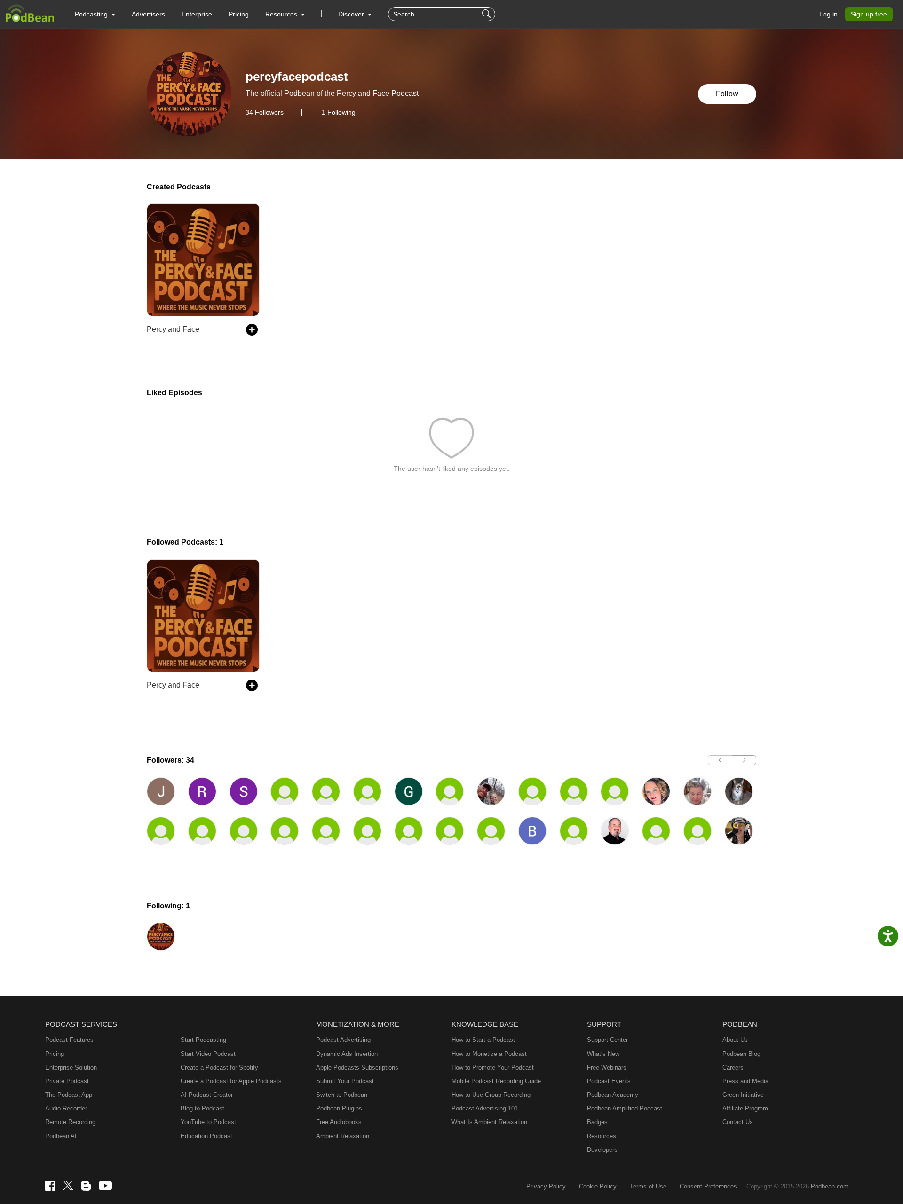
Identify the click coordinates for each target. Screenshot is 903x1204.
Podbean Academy (612, 1094)
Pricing (239, 14)
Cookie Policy (598, 1186)
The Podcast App (68, 1094)
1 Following (339, 112)
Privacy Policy (546, 1186)
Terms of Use (648, 1186)
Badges (597, 1122)
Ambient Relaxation (342, 1136)
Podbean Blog (741, 1053)
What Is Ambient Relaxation (489, 1122)
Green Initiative (743, 1094)
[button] (95, 14)
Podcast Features (69, 1039)
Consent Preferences (708, 1186)
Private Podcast (67, 1081)
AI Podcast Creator (207, 1094)
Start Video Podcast (208, 1053)
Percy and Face (173, 329)
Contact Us (737, 1122)
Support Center (607, 1039)
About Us (735, 1039)
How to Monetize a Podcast (489, 1053)
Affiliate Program (745, 1108)
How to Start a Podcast (483, 1039)
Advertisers (148, 14)
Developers (602, 1149)
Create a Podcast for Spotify (219, 1067)
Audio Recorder (66, 1108)
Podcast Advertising (343, 1039)
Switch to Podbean (341, 1094)
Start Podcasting (203, 1039)
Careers (733, 1067)
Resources (601, 1136)
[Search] (487, 14)
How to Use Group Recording (491, 1094)
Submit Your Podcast (345, 1081)
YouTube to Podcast (208, 1122)
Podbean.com (829, 1186)
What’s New (603, 1053)
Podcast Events (609, 1081)
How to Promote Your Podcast (493, 1067)
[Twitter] (68, 1185)
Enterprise (197, 14)
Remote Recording (70, 1122)
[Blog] (86, 1186)
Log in (828, 14)
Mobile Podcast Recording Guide (496, 1081)
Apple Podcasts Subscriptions (357, 1067)
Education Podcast (206, 1136)
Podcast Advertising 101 (485, 1108)
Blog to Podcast (202, 1108)
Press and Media (745, 1081)
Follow (727, 94)
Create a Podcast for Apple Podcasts (231, 1081)
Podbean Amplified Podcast (624, 1108)
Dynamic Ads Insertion (347, 1053)
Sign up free (869, 14)
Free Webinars (606, 1067)
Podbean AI (61, 1136)
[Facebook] (50, 1186)
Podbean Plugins (339, 1108)
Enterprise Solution (71, 1067)
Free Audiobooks (339, 1122)
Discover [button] (352, 14)
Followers (265, 112)
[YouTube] (105, 1185)
